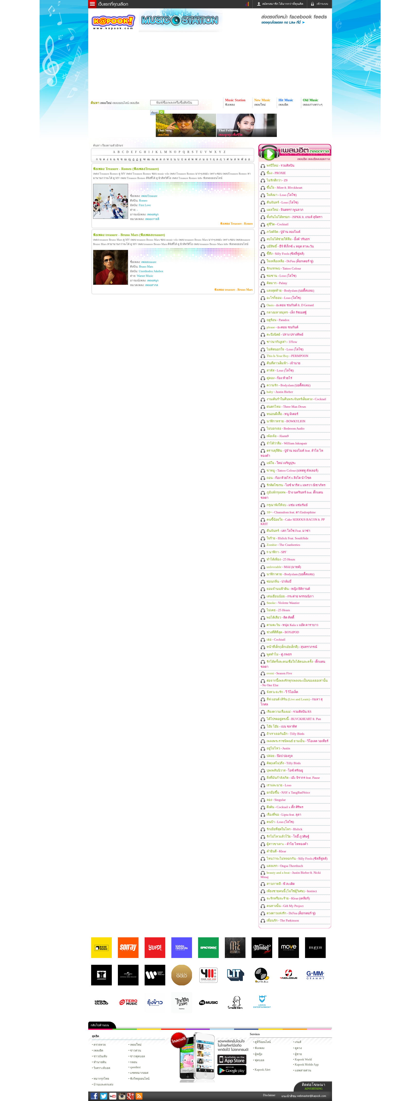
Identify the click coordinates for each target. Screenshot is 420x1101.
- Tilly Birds (285, 734)
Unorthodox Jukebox (151, 271)
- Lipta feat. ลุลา (283, 814)
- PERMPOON (287, 356)
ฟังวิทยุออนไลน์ (139, 1078)
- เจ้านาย (283, 363)
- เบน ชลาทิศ (281, 726)
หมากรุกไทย (295, 1029)
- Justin (278, 748)
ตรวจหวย (100, 1044)
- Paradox (277, 320)
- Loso (278, 785)
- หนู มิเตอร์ (282, 414)
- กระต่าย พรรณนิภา (290, 596)
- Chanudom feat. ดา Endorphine (291, 512)
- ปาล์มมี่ (278, 581)
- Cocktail (277, 224)
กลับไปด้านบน (100, 1025)
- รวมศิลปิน (280, 165)
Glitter (319, 1029)
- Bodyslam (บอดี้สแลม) (290, 290)
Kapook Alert (262, 1069)
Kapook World (303, 1059)
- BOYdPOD (282, 632)
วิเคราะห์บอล (102, 1068)
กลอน (246, 1029)
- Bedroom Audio (285, 428)
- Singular (276, 800)
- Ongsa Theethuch (284, 866)
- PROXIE (276, 173)
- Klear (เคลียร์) (288, 898)
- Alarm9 (277, 436)
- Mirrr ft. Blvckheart (284, 187)
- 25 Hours (280, 559)
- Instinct (291, 891)
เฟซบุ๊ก (173, 1029)
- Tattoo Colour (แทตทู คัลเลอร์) (292, 470)
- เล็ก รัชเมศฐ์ (286, 312)
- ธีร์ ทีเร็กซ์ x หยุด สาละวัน (290, 246)
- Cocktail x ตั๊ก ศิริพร (284, 807)
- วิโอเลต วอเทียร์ (297, 741)
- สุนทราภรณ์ (291, 647)
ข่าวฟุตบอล (137, 1056)
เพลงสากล (151, 285)
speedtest (135, 1067)
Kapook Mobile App (307, 1064)
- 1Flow (281, 342)
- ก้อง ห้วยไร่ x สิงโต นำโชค (288, 478)
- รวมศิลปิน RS (288, 711)
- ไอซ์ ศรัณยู (284, 770)
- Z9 (277, 180)
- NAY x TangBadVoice (288, 792)
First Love (145, 205)
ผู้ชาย (298, 1054)
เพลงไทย (163, 134)
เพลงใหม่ (135, 1044)
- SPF (276, 552)
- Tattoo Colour (283, 268)
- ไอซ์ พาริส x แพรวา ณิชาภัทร (295, 485)
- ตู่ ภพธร (279, 654)
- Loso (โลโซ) (281, 195)
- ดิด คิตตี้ (280, 617)
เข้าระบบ (322, 4)
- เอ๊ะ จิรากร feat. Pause (293, 777)
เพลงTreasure (149, 196)
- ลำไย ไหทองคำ (287, 844)
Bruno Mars (146, 266)
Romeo (143, 200)
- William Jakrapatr (286, 443)
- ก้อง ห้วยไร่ (279, 378)
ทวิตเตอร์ (197, 1029)
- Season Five (279, 673)
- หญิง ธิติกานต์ (288, 589)
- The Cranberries (283, 545)
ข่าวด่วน (135, 1050)
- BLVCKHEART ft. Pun (293, 719)
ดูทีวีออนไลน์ (263, 1042)
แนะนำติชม (289, 1096)
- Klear (276, 851)
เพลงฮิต (98, 1050)
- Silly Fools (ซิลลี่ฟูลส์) (285, 253)
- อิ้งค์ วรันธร (288, 239)
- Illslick (284, 829)
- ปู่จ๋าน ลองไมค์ (283, 232)
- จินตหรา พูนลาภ (284, 210)
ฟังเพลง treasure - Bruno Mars (233, 289)
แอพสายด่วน (303, 1070)
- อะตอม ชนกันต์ (282, 327)
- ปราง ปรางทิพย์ (284, 334)
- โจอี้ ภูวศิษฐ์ (287, 836)
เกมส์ (298, 1042)
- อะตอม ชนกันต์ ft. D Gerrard (290, 305)
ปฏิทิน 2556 (149, 1029)
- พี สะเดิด (280, 884)
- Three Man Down (286, 406)
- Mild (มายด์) (283, 567)
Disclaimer (269, 1095)
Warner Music (145, 276)
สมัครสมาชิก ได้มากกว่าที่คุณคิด (282, 4)
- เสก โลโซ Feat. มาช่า (288, 531)
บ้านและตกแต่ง (103, 1084)
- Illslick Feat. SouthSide (287, 538)
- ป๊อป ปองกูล (279, 756)
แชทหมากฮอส (270, 1029)
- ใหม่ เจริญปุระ (281, 463)
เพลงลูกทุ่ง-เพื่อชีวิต (231, 134)
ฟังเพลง (259, 1048)
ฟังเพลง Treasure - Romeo (236, 223)
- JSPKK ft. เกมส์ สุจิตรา (294, 217)
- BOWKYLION (285, 421)
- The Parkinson (282, 920)
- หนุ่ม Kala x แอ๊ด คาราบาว (292, 625)
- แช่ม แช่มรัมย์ (287, 505)
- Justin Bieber (279, 392)
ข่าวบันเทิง (100, 1056)
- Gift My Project (285, 906)
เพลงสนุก (152, 214)
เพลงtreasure (148, 262)
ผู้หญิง (258, 1054)
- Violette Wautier (282, 603)
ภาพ (125, 1029)
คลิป (100, 1029)
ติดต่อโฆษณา (313, 1086)
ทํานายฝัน (100, 1062)
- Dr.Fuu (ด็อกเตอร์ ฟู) (289, 261)
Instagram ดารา (222, 1029)
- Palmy (276, 283)
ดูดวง (298, 1048)
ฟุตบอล (259, 1060)
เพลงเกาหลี (152, 219)
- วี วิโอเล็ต (282, 692)
